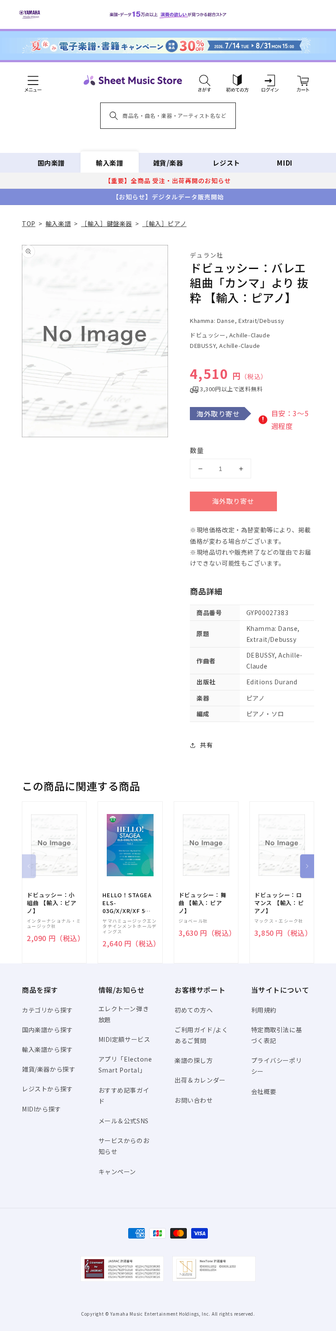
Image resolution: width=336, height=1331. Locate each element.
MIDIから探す (41, 1108)
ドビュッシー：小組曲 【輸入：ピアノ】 (52, 903)
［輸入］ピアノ (164, 223)
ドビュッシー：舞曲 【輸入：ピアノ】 (202, 903)
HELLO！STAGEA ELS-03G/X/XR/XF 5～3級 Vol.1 (126, 903)
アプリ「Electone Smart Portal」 (125, 1064)
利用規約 (263, 1009)
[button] (204, 80)
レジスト (226, 162)
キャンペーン (117, 1171)
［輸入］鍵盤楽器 (106, 223)
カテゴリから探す (47, 1009)
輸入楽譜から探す (47, 1049)
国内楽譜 (51, 162)
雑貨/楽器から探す (48, 1069)
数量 (197, 450)
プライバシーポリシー (276, 1066)
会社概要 (263, 1091)
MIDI (284, 162)
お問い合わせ (194, 1100)
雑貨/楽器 (168, 162)
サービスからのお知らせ (124, 1146)
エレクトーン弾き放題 (123, 1014)
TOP (28, 223)
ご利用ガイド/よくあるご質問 (201, 1035)
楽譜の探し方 (194, 1060)
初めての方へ (194, 1009)
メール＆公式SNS (123, 1120)
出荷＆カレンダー (200, 1080)
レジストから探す (47, 1088)
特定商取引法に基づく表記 (276, 1035)
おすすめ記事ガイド (124, 1095)
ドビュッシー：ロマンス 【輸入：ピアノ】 (279, 903)
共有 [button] (206, 744)
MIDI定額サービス (124, 1039)
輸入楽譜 (109, 162)
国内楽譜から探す (47, 1029)
